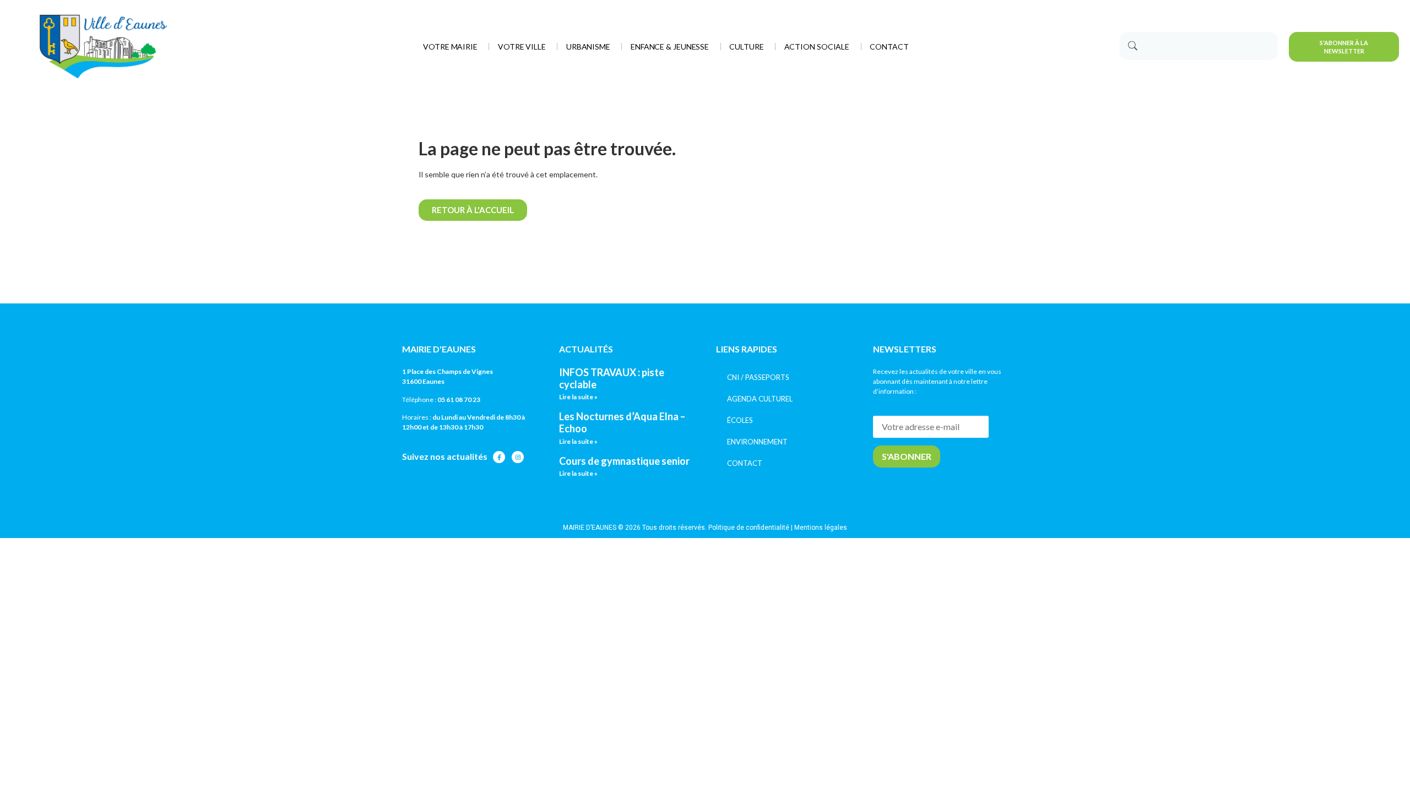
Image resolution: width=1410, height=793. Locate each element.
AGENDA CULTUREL (760, 398)
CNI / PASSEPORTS (758, 377)
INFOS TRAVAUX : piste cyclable (611, 378)
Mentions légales (820, 527)
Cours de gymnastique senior (624, 461)
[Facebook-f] (499, 457)
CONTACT (744, 463)
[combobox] (1198, 46)
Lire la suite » (578, 397)
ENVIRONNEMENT (757, 441)
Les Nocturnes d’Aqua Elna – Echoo (622, 422)
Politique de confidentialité (748, 527)
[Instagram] (518, 457)
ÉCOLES (740, 420)
